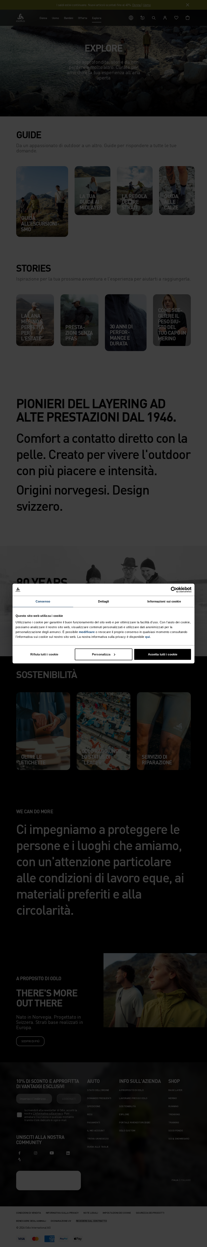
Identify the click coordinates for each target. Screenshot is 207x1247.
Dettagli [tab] (103, 601)
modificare (87, 631)
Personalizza (101, 654)
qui (147, 636)
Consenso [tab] (43, 601)
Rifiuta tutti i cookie (44, 654)
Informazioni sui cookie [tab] (164, 601)
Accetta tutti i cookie (162, 654)
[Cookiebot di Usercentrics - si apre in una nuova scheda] (173, 590)
